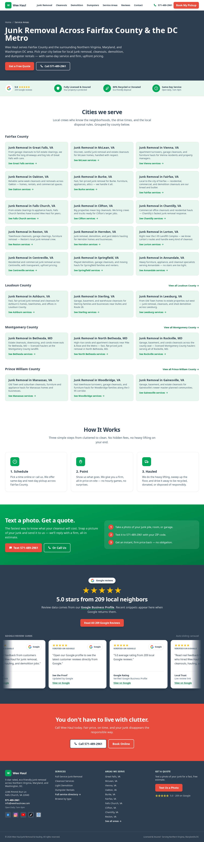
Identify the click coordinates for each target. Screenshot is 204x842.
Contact (138, 5)
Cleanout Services (64, 780)
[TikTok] (31, 815)
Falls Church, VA (113, 803)
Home (8, 22)
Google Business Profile (97, 607)
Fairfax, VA (110, 798)
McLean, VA (111, 780)
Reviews (125, 5)
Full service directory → (68, 794)
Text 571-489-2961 (25, 548)
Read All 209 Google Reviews (102, 623)
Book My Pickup (186, 5)
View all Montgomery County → (181, 327)
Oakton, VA (111, 789)
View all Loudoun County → (184, 285)
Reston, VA (110, 816)
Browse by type (63, 798)
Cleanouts (61, 5)
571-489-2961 (165, 5)
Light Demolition (64, 785)
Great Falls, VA (112, 776)
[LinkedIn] (38, 815)
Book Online (121, 744)
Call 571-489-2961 (55, 66)
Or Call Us (59, 548)
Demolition (77, 5)
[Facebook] (8, 815)
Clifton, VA (110, 807)
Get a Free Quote (19, 66)
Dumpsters (93, 5)
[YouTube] (23, 815)
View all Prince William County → (181, 369)
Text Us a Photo (169, 787)
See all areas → (113, 821)
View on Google (49, 682)
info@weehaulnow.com (17, 803)
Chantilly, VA (111, 812)
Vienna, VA (110, 785)
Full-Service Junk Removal (68, 776)
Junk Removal (44, 5)
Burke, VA (110, 794)
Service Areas (110, 5)
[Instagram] (15, 815)
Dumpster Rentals (64, 789)
